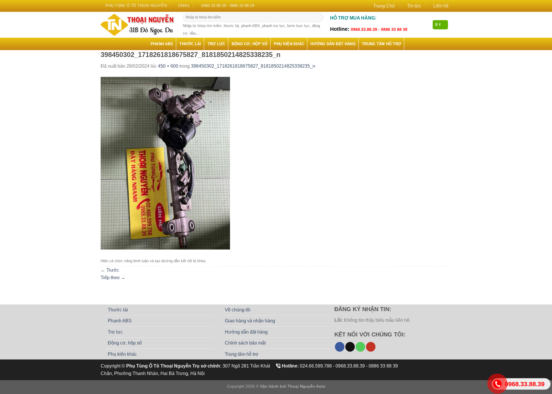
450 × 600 (168, 66)
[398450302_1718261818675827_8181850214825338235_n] (165, 162)
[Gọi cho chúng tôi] (360, 347)
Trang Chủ (384, 5)
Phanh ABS (162, 44)
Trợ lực (216, 44)
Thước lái (190, 44)
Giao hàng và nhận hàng (250, 320)
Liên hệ (440, 5)
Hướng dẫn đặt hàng (333, 44)
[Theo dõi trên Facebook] (339, 347)
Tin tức (414, 5)
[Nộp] (318, 17)
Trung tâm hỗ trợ (381, 44)
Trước (110, 270)
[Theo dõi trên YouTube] (370, 347)
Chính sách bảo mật (245, 342)
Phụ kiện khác (289, 44)
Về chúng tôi (237, 309)
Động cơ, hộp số (250, 44)
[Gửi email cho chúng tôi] (350, 347)
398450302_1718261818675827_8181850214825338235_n (253, 66)
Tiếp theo (113, 277)
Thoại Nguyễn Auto (306, 386)
